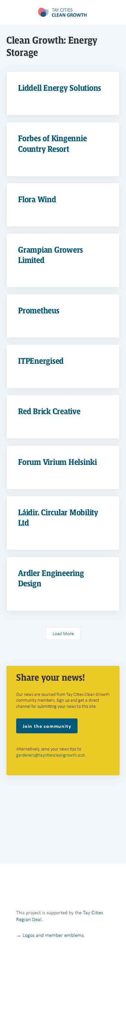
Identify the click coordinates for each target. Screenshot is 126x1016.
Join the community (47, 725)
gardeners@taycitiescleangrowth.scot (50, 755)
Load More (63, 633)
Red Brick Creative (49, 411)
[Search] (114, 12)
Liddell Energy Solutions (59, 88)
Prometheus (38, 310)
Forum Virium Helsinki (57, 462)
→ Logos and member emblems (50, 935)
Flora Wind (37, 199)
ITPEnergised (41, 361)
